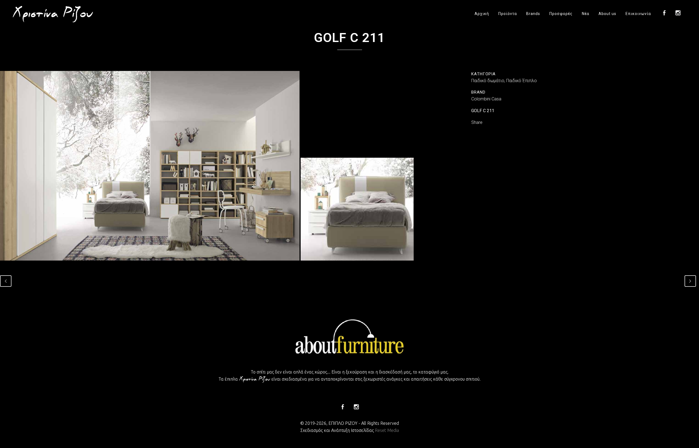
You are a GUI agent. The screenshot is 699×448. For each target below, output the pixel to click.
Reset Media (387, 430)
